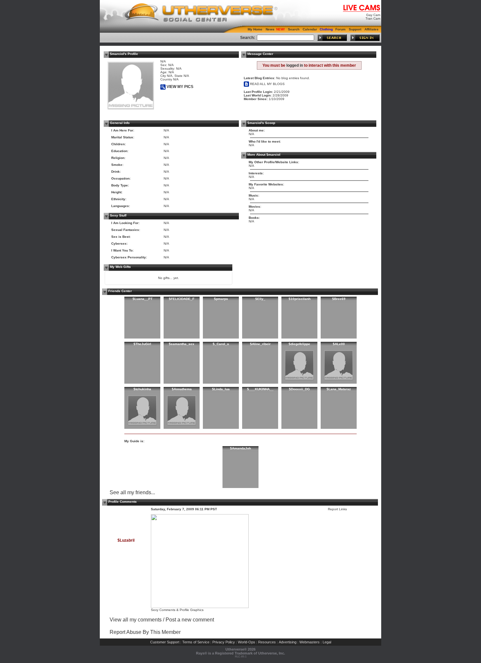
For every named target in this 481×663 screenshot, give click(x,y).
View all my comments (136, 619)
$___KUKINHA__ (260, 389)
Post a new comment (190, 619)
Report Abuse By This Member (145, 632)
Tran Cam (372, 18)
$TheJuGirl (142, 344)
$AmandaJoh (240, 448)
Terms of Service (195, 642)
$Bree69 (339, 299)
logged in (294, 65)
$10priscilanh (300, 299)
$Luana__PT (142, 299)
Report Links (337, 509)
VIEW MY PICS (179, 86)
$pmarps (221, 299)
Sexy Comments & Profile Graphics (177, 610)
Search (293, 29)
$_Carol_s (221, 344)
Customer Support (164, 642)
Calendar (310, 29)
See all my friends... (132, 492)
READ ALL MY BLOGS (267, 84)
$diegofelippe (299, 344)
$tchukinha (142, 389)
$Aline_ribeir (260, 344)
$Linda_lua (221, 389)
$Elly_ (260, 299)
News (270, 29)
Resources (267, 642)
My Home (255, 29)
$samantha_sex (181, 344)
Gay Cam (373, 15)
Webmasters (309, 642)
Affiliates (372, 29)
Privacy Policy (223, 642)
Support (355, 29)
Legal (327, 642)
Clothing (326, 29)
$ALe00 (339, 344)
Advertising (287, 642)
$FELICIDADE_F (181, 299)
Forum (340, 29)
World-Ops (246, 642)
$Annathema (182, 389)
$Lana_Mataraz (339, 389)
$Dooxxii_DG (299, 389)
